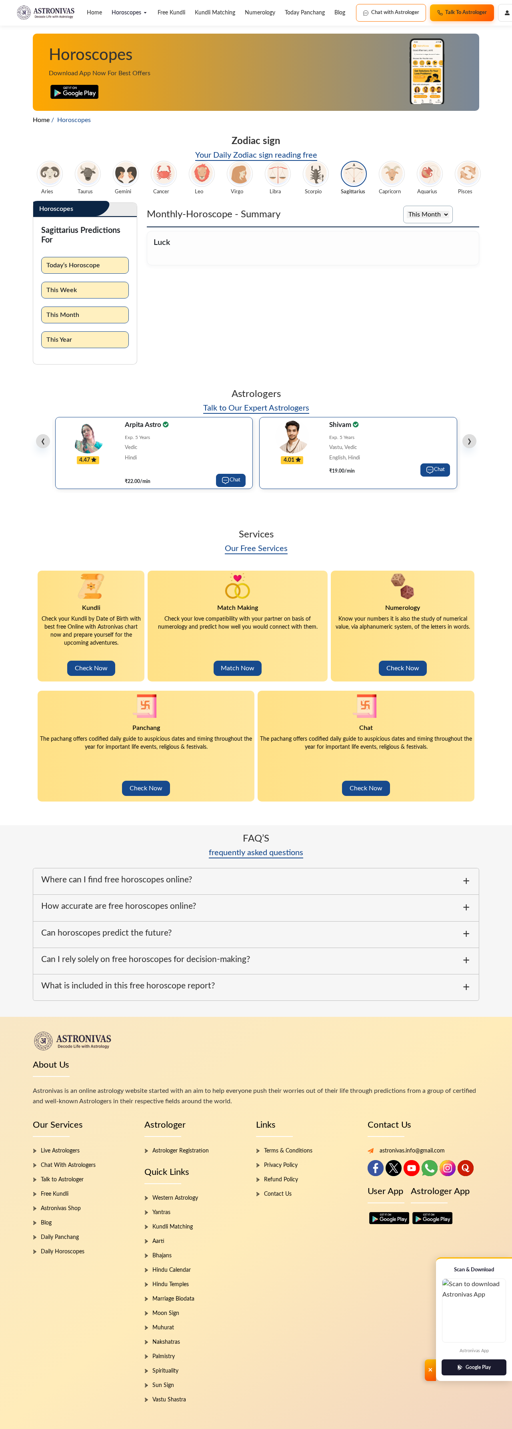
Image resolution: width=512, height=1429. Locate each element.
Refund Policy (281, 1179)
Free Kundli (171, 13)
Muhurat (163, 1328)
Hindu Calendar (171, 1270)
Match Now (237, 668)
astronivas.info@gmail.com (412, 1151)
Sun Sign (163, 1385)
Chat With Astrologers (68, 1165)
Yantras (161, 1212)
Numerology (260, 13)
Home (94, 13)
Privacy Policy (281, 1165)
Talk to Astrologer (62, 1179)
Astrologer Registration (180, 1151)
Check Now (91, 668)
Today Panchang (305, 13)
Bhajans (162, 1256)
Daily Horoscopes (62, 1252)
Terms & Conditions (288, 1151)
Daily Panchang (60, 1237)
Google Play (478, 1367)
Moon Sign (165, 1313)
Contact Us (278, 1194)
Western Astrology (175, 1198)
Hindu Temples (170, 1284)
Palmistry (163, 1356)
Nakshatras (166, 1342)
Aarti (158, 1241)
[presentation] (43, 441)
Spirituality (165, 1371)
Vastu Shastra (169, 1400)
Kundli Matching (215, 13)
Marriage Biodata (173, 1299)
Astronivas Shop (61, 1208)
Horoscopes (126, 13)
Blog (339, 13)
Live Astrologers (60, 1151)
